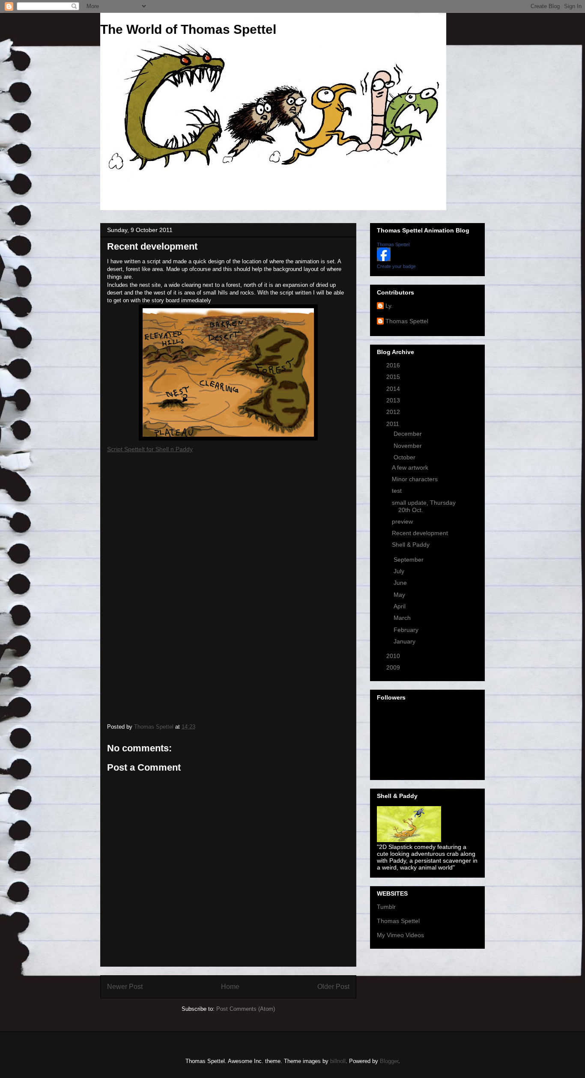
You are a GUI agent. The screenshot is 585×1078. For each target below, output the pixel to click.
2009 (394, 667)
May (400, 594)
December (409, 433)
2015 (394, 376)
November (409, 445)
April (400, 606)
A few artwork (410, 467)
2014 (394, 388)
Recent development (420, 533)
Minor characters (415, 479)
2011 (393, 423)
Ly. (389, 305)
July (400, 571)
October (405, 457)
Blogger (389, 1061)
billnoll (338, 1061)
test (397, 490)
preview (402, 521)
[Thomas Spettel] (384, 259)
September (409, 559)
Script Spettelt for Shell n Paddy (150, 449)
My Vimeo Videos (400, 935)
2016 (394, 365)
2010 (394, 655)
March (403, 617)
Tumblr (386, 906)
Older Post (333, 986)
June (401, 582)
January (405, 641)
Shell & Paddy (411, 544)
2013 (394, 400)
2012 (394, 411)
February (407, 629)
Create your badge (396, 266)
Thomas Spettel (393, 244)
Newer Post (125, 986)
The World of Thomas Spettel (188, 29)
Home (230, 986)
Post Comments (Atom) (245, 1009)
